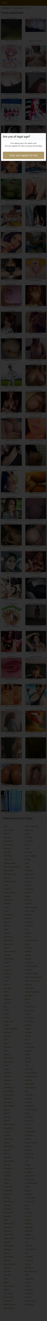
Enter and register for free (24, 155)
